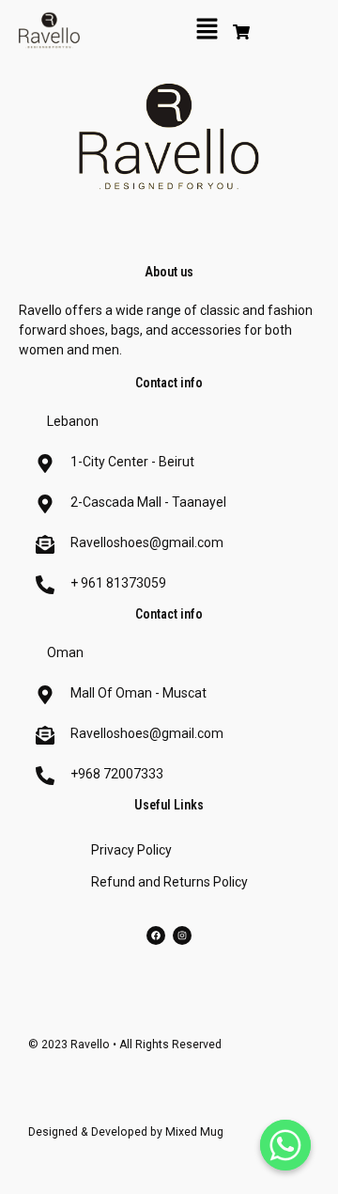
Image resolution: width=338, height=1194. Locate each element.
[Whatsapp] (285, 1145)
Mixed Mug (194, 1132)
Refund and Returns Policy (169, 881)
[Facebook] (155, 935)
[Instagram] (182, 935)
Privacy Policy (131, 849)
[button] (206, 30)
